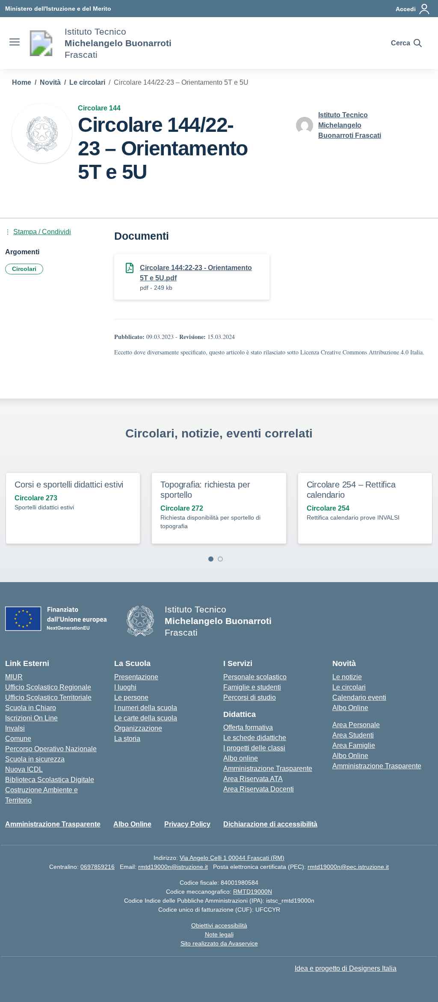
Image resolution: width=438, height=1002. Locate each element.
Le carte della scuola (145, 718)
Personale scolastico (255, 677)
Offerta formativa (248, 727)
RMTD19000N (252, 891)
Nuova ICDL (24, 769)
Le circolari (349, 687)
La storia (127, 738)
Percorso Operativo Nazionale (51, 748)
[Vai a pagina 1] (210, 559)
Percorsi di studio (249, 697)
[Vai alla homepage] (41, 43)
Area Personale (356, 724)
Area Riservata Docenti (258, 789)
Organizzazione (138, 728)
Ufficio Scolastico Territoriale (48, 697)
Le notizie (347, 677)
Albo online (240, 758)
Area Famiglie (353, 745)
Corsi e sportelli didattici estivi (69, 484)
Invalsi (15, 728)
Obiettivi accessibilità (219, 925)
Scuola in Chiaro (30, 707)
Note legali (219, 934)
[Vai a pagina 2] (220, 559)
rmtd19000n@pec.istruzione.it (348, 866)
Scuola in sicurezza (35, 759)
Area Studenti (353, 735)
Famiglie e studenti (252, 687)
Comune (18, 738)
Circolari (24, 268)
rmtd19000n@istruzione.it (173, 866)
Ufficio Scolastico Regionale (48, 687)
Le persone (131, 697)
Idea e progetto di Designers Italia (346, 968)
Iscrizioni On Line (31, 718)
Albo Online (350, 707)
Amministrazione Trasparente (267, 768)
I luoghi (125, 687)
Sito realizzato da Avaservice (219, 943)
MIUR (14, 677)
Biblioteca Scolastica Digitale (49, 779)
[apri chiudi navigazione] (14, 43)
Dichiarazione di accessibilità (270, 824)
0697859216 (97, 866)
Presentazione (136, 677)
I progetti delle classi (254, 748)
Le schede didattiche (254, 737)
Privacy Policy (187, 824)
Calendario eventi (359, 697)
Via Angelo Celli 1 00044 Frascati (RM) (232, 857)
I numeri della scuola (145, 707)
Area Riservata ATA (253, 778)
